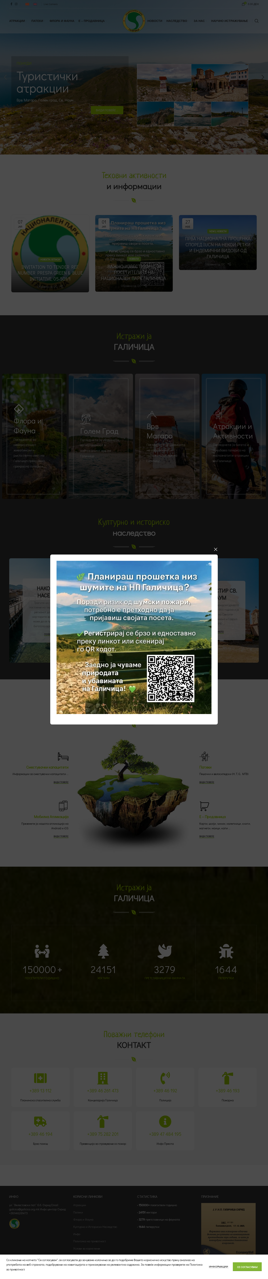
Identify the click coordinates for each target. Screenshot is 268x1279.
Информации (219, 1266)
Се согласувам (247, 1267)
